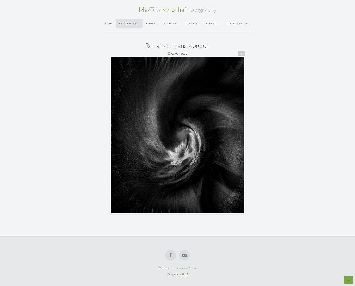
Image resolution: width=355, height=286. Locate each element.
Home (108, 23)
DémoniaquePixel (177, 274)
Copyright (192, 23)
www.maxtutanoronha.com (182, 267)
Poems (150, 23)
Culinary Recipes (237, 23)
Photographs (128, 23)
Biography (170, 23)
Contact (212, 23)
